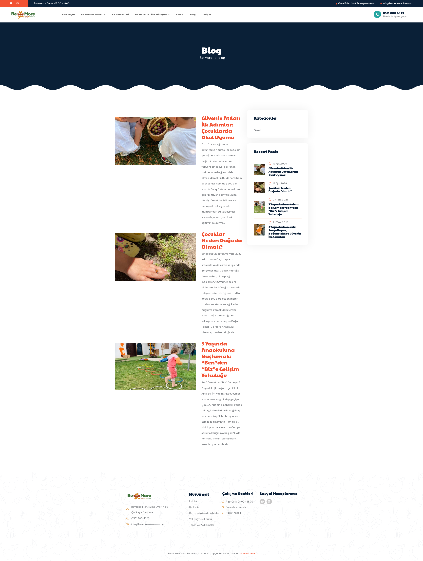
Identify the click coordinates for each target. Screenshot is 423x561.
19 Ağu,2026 (280, 163)
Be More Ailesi (120, 14)
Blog (192, 14)
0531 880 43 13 (140, 518)
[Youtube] (262, 501)
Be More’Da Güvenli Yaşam (151, 14)
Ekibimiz (194, 501)
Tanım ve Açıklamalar (201, 525)
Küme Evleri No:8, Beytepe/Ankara (356, 3)
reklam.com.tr (247, 553)
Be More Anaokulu (92, 14)
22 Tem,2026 (280, 222)
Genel (257, 130)
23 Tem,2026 (280, 199)
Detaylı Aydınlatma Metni (204, 513)
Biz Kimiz (194, 507)
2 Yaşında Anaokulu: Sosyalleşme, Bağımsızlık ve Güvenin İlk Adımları (285, 232)
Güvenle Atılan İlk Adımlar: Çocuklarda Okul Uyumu (220, 127)
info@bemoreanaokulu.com (398, 3)
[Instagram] (269, 501)
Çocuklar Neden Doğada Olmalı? (221, 240)
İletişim (206, 14)
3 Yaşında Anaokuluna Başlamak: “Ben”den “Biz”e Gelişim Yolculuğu (220, 359)
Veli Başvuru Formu (200, 519)
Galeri (179, 14)
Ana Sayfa (68, 14)
